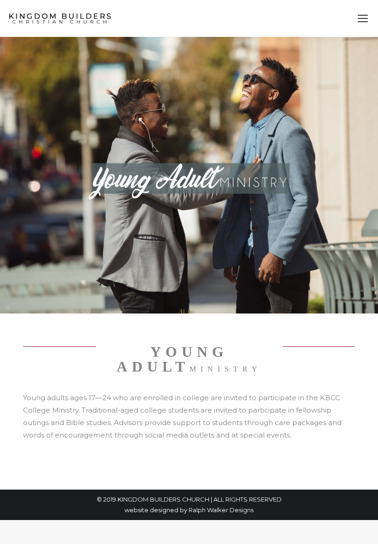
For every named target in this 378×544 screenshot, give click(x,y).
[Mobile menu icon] (363, 18)
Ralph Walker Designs (221, 510)
